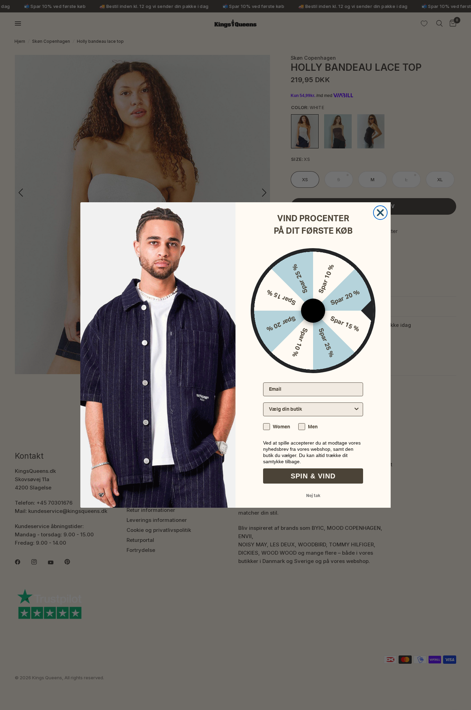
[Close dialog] (380, 213)
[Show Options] (356, 409)
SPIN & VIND (313, 476)
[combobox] (311, 409)
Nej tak (313, 496)
